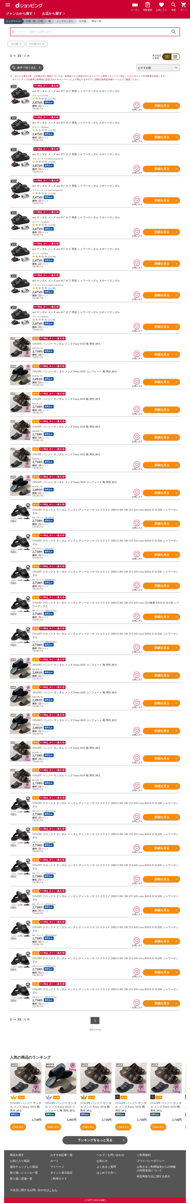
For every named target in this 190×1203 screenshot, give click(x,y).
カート (54, 1160)
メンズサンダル (64, 21)
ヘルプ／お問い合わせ (110, 1154)
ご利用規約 (144, 1154)
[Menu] (8, 5)
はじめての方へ (106, 1172)
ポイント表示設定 (61, 1172)
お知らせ (102, 1160)
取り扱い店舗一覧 (21, 1178)
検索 (173, 31)
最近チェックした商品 (24, 1166)
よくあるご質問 (106, 1166)
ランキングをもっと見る (95, 1140)
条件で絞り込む (27, 67)
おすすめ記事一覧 (61, 1154)
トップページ (13, 21)
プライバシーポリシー (151, 1160)
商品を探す (17, 1154)
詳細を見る (162, 105)
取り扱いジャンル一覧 (24, 1172)
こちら (53, 1190)
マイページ (57, 1166)
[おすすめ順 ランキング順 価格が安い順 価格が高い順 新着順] (157, 67)
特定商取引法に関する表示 (153, 1176)
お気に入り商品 (20, 1160)
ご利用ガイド (58, 1178)
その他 (82, 21)
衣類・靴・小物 (34, 21)
